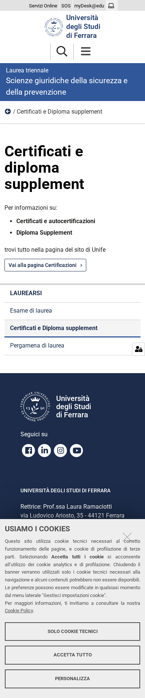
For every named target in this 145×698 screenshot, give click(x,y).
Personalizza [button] (72, 678)
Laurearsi (8, 113)
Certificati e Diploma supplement (53, 328)
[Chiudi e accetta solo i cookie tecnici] (127, 537)
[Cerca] (62, 51)
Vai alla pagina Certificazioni (43, 265)
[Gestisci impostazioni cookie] (138, 349)
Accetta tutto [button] (73, 655)
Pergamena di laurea (37, 345)
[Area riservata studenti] (112, 6)
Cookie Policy (19, 610)
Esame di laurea (31, 310)
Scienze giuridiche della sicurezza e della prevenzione (67, 82)
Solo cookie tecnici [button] (73, 631)
